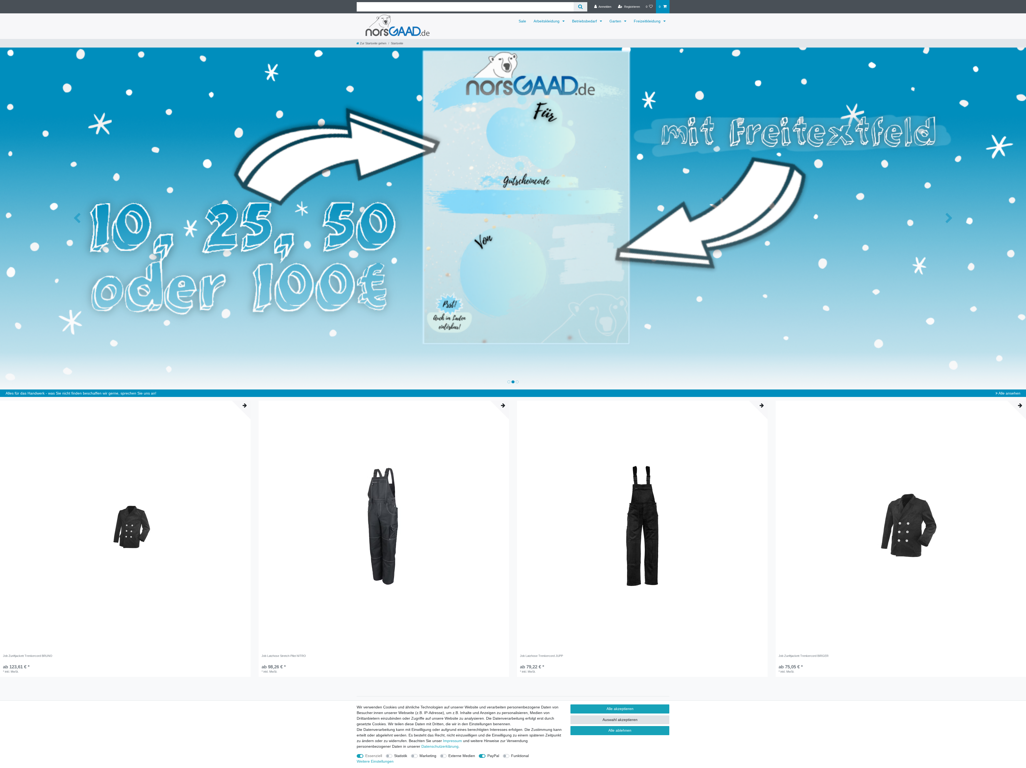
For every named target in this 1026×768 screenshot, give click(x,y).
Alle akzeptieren (620, 709)
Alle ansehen (1009, 393)
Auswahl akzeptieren (620, 720)
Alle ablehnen (619, 730)
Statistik (400, 756)
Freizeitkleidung (648, 21)
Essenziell (373, 756)
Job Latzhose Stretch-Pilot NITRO (284, 655)
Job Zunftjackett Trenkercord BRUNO (27, 655)
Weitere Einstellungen (375, 761)
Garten (615, 21)
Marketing (427, 756)
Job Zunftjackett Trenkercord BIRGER (804, 655)
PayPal (493, 756)
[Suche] (580, 6)
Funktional (520, 756)
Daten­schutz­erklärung (439, 746)
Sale (522, 21)
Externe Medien (461, 756)
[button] (77, 218)
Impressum (452, 741)
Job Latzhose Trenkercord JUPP (541, 655)
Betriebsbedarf (585, 21)
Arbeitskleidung (547, 21)
